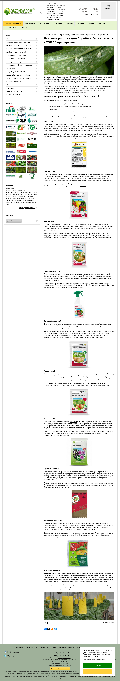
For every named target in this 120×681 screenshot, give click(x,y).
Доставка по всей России (56, 5)
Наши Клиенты (45, 23)
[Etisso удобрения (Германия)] (11, 111)
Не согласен (97, 671)
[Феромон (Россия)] (21, 178)
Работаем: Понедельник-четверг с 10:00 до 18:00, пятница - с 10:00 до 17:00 (60, 660)
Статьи (24, 28)
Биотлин (83, 186)
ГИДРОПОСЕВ (11, 28)
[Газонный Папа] (21, 135)
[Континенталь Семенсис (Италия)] (21, 141)
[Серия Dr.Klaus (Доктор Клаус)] (21, 147)
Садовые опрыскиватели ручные (19, 49)
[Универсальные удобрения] (32, 172)
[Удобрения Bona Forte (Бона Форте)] (21, 154)
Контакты (101, 23)
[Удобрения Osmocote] (32, 154)
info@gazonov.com (91, 14)
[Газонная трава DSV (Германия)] (32, 123)
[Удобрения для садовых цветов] (32, 166)
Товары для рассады (14, 91)
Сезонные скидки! (13, 95)
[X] (48, 629)
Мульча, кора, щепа (14, 85)
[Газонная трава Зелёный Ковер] (21, 129)
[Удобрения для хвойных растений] (11, 172)
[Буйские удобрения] (32, 117)
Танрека (60, 174)
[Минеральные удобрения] (32, 141)
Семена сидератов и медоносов (18, 78)
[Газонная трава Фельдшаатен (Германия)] (32, 129)
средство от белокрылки (71, 523)
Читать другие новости (27, 208)
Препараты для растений (16, 55)
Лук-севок (10, 88)
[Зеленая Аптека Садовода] (11, 141)
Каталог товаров (12, 23)
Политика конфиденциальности (60, 665)
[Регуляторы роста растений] (11, 147)
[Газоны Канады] (32, 135)
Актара (53, 126)
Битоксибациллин (68, 331)
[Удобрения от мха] (21, 172)
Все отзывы (32, 221)
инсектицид (74, 422)
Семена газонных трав (15, 39)
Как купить (59, 23)
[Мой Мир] (55, 629)
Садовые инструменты (15, 81)
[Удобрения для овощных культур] (32, 160)
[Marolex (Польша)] (21, 111)
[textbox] (40, 12)
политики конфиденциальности (94, 659)
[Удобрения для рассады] (21, 166)
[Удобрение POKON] (32, 147)
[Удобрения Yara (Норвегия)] (11, 160)
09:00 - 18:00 (51, 3)
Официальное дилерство (56, 9)
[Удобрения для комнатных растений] (21, 160)
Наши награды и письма (60, 663)
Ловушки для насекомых (15, 72)
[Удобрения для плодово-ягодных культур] (11, 166)
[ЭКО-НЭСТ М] (32, 178)
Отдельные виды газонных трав (18, 45)
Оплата (91, 23)
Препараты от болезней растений (19, 65)
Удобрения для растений (16, 52)
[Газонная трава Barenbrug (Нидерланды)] (11, 123)
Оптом (70, 23)
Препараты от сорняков (15, 58)
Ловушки (47, 585)
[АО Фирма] (11, 117)
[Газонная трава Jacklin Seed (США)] (11, 129)
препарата (58, 274)
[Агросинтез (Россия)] (32, 111)
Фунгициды (10, 68)
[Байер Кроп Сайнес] (21, 117)
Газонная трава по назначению (18, 42)
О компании (30, 23)
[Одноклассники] (52, 629)
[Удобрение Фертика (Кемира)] (11, 154)
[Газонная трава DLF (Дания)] (21, 123)
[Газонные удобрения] (11, 135)
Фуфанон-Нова (49, 474)
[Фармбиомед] (11, 178)
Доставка (80, 23)
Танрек (60, 234)
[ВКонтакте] (45, 629)
